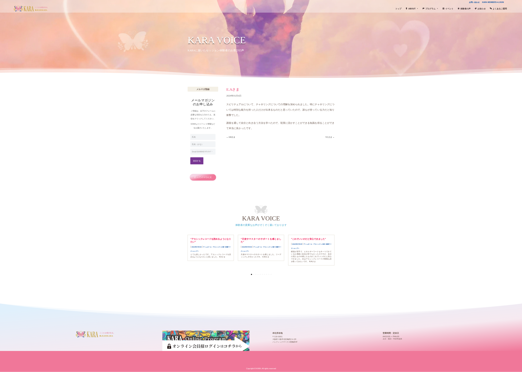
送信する (197, 161)
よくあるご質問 (500, 8)
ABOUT (412, 8)
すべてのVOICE (203, 177)
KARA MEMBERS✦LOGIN (493, 2)
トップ (398, 8)
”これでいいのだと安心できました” (308, 239)
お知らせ (482, 8)
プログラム (430, 8)
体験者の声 (465, 8)
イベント (449, 8)
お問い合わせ (474, 2)
